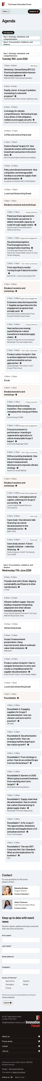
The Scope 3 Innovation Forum (19, 4)
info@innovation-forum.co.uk (13, 1022)
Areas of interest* (9, 978)
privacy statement (8, 997)
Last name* (6, 946)
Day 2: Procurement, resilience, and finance (18, 43)
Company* (6, 967)
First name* (6, 935)
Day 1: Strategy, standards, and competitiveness (16, 37)
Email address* (8, 956)
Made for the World (19, 1072)
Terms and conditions (16, 1069)
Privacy (4, 1069)
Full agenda (8, 32)
